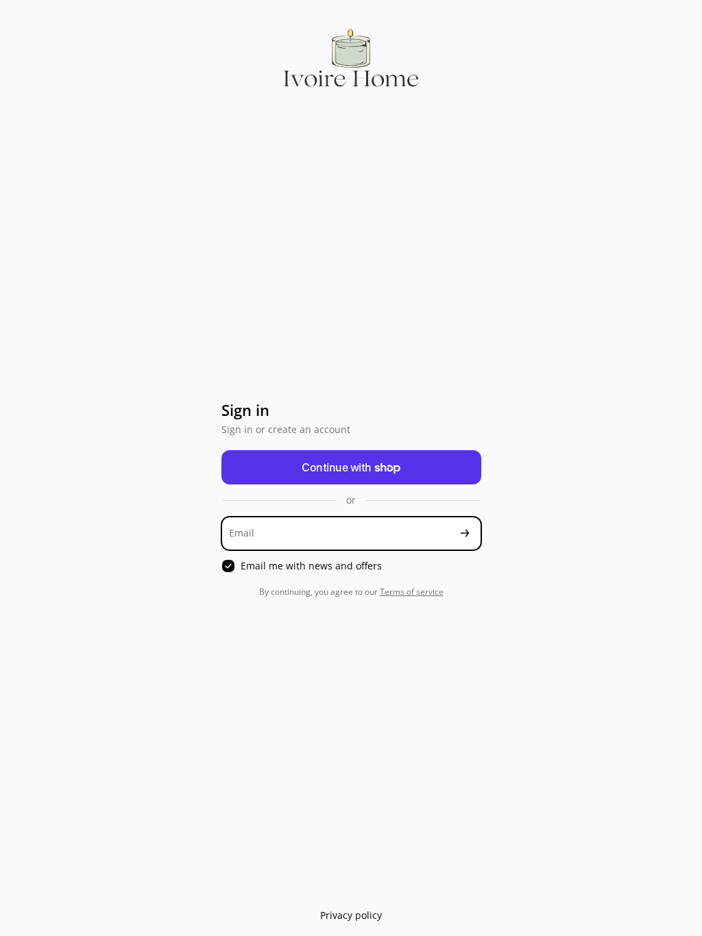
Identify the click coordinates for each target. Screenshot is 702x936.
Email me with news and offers (311, 566)
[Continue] (464, 533)
